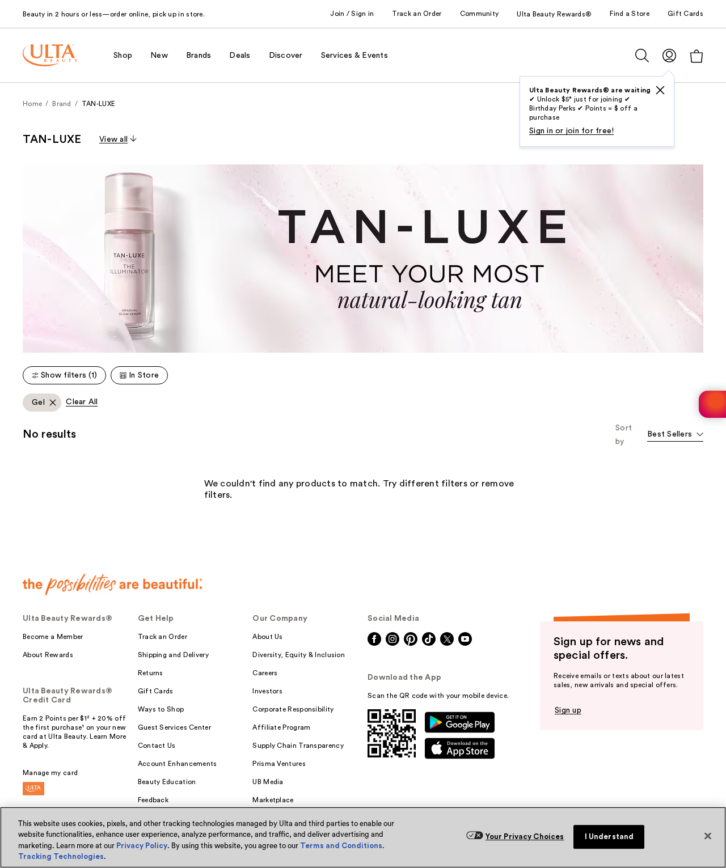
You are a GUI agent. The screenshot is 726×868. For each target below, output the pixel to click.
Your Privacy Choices (525, 836)
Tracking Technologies (61, 856)
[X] (660, 90)
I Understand (609, 836)
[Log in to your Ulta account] (669, 55)
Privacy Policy (141, 845)
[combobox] (675, 435)
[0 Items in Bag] (696, 55)
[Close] (707, 835)
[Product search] (642, 55)
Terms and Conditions (341, 845)
